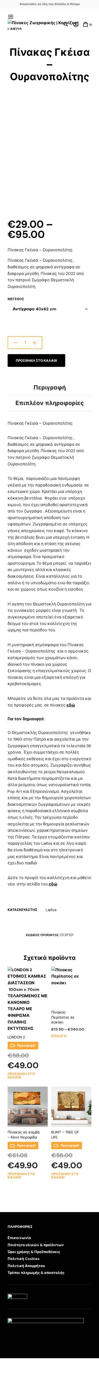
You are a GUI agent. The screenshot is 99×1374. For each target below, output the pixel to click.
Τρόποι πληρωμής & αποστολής (36, 1272)
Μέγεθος (16, 299)
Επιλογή (59, 1036)
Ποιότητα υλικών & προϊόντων (36, 1245)
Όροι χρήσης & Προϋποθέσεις (34, 1252)
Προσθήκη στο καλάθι (36, 360)
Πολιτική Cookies (24, 1258)
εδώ (71, 705)
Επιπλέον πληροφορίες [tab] (49, 403)
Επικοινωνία (19, 1238)
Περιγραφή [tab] (50, 387)
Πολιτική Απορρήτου (26, 1266)
